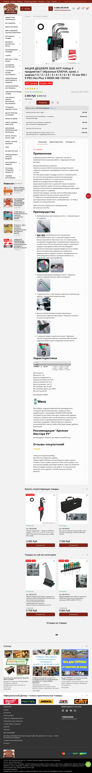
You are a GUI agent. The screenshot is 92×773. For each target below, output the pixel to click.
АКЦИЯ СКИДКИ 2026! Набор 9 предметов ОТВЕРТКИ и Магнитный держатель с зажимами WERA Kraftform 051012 (72, 598)
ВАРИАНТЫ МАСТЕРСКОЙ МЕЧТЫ (9, 44)
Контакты (41, 1)
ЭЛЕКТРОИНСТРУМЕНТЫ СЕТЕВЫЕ (11, 93)
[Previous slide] (37, 42)
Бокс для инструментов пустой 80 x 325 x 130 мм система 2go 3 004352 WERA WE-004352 (72, 532)
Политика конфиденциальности (13, 718)
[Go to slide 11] (60, 63)
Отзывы (54, 1)
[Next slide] (76, 42)
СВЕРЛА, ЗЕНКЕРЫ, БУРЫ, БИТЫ (11, 123)
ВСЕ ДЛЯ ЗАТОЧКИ (11, 151)
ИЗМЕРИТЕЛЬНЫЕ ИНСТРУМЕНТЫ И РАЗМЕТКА (11, 80)
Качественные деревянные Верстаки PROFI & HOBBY (16, 678)
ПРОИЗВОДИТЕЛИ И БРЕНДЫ (11, 51)
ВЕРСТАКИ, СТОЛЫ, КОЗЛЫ (11, 60)
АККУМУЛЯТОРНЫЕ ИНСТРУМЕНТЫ (11, 87)
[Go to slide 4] (50, 63)
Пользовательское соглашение (13, 721)
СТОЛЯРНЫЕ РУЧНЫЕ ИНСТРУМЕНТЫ (10, 72)
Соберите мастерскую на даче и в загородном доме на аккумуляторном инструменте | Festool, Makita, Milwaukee (45, 680)
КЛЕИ (7, 147)
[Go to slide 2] (47, 63)
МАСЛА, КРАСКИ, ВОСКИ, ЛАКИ (11, 137)
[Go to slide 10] (59, 63)
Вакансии (7, 727)
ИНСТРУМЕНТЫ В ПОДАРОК (11, 163)
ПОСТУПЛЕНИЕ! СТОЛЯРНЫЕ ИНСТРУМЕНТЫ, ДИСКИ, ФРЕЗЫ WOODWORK (19, 202)
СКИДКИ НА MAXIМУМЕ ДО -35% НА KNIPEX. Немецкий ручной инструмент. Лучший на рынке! (20, 244)
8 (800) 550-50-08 (61, 7)
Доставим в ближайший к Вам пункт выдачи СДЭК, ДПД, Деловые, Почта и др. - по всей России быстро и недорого (31, 736)
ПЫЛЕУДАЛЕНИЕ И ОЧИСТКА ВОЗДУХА (11, 157)
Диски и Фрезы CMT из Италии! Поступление (19, 189)
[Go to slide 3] (49, 63)
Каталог (13, 1)
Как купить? (7, 713)
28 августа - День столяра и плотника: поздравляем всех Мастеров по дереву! (20, 229)
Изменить (53, 108)
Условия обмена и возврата (12, 724)
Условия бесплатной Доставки (13, 740)
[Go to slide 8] (56, 63)
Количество (28, 99)
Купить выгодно (9, 715)
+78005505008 (67, 717)
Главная (6, 1)
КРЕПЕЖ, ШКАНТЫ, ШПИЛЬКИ (11, 142)
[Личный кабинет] (73, 8)
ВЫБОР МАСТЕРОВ (11, 27)
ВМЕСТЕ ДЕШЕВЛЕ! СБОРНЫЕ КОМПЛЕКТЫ (13, 31)
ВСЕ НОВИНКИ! (10, 23)
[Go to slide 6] (53, 63)
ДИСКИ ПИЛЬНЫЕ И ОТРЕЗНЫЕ (11, 114)
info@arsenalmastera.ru (62, 10)
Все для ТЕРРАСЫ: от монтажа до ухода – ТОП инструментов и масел (74, 678)
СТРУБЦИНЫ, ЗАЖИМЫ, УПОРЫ (11, 108)
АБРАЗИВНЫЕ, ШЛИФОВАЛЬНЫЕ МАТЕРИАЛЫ (11, 130)
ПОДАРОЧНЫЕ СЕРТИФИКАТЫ (10, 18)
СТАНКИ (8, 55)
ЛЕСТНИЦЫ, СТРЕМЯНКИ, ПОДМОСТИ (9, 170)
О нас (48, 1)
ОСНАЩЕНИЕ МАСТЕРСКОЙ (9, 66)
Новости (20, 1)
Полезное (7, 729)
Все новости (18, 183)
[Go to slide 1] (46, 63)
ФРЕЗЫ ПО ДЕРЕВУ (11, 119)
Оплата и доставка (30, 1)
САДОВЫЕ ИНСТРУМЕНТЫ (10, 177)
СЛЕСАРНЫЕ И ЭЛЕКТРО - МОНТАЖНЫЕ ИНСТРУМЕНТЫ (10, 100)
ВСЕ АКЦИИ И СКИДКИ (40, 16)
